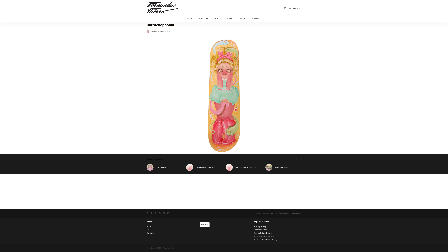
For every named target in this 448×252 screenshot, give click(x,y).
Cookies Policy (260, 229)
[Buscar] (279, 8)
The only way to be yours (206, 167)
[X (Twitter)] (151, 213)
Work (189, 19)
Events (216, 19)
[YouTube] (164, 213)
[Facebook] (147, 213)
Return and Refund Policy (265, 239)
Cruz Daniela (161, 167)
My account (296, 213)
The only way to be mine (245, 167)
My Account (256, 19)
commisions (268, 213)
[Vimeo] (168, 213)
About (242, 19)
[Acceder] (285, 8)
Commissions (203, 19)
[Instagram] (155, 213)
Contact (150, 233)
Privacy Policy (260, 226)
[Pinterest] (160, 213)
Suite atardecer (281, 167)
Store (229, 19)
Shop (258, 213)
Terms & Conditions (263, 233)
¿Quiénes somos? (282, 213)
